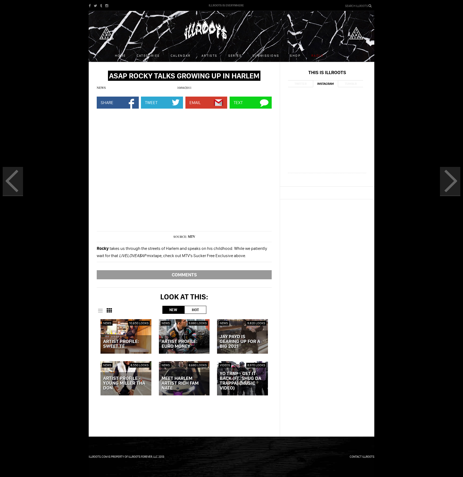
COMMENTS (184, 275)
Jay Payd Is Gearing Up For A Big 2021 (240, 341)
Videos (225, 365)
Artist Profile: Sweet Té (121, 344)
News (101, 87)
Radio (317, 56)
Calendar (181, 56)
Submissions (265, 56)
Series (235, 56)
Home (120, 56)
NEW (173, 309)
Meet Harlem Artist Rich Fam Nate (180, 383)
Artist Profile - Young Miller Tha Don (124, 383)
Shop (295, 56)
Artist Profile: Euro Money (179, 344)
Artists (209, 56)
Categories (148, 56)
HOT (195, 309)
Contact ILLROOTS (362, 457)
